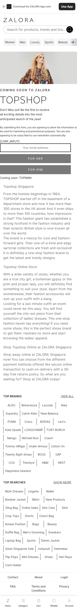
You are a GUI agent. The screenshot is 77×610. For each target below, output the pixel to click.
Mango (11, 438)
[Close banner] (4, 7)
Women (10, 42)
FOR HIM (35, 169)
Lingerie (33, 491)
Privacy (64, 586)
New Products (55, 499)
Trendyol (28, 462)
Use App (67, 6)
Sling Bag (11, 507)
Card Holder (13, 565)
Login (64, 577)
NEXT (62, 462)
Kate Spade (13, 430)
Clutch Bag (46, 516)
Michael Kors (30, 438)
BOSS (42, 454)
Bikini (35, 499)
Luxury (35, 42)
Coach (48, 438)
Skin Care (48, 507)
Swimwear (61, 548)
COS (12, 462)
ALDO (11, 405)
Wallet (50, 491)
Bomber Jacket (15, 499)
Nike (64, 405)
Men (22, 42)
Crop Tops (12, 516)
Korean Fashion (15, 524)
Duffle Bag (12, 532)
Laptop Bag (13, 540)
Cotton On (58, 446)
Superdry (12, 413)
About (38, 577)
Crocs (28, 421)
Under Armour (38, 446)
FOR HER (35, 158)
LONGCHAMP (33, 430)
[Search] (69, 29)
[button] (38, 6)
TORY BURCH (55, 430)
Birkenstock (29, 405)
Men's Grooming (33, 532)
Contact (13, 577)
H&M (45, 462)
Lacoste (47, 405)
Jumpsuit (44, 548)
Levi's (62, 421)
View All (67, 396)
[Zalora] (38, 20)
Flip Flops (11, 557)
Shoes (49, 557)
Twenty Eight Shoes (18, 454)
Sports (49, 42)
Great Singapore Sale (19, 548)
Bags (35, 524)
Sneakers (54, 532)
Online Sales (30, 507)
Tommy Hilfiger (15, 446)
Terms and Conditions (38, 588)
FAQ (13, 586)
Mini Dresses (30, 557)
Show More (62, 482)
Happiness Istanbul (18, 471)
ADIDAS (45, 421)
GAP (58, 454)
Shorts (29, 516)
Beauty (63, 42)
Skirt (65, 507)
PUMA (12, 421)
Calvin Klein (29, 413)
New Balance (49, 413)
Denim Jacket (50, 540)
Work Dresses (14, 491)
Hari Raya (65, 557)
